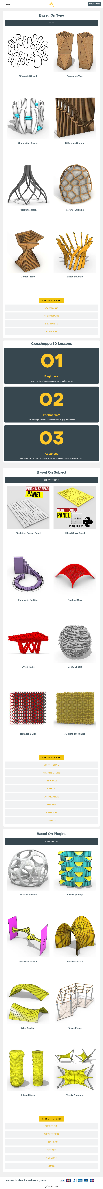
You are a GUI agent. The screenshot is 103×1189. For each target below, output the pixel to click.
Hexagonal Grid (28, 734)
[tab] (51, 23)
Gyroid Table (28, 667)
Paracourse (94, 4)
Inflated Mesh (28, 1095)
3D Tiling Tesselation (75, 734)
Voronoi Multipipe (75, 210)
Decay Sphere (75, 667)
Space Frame (75, 1028)
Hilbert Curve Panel (75, 533)
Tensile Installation (28, 961)
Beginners (51, 376)
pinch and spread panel (28, 533)
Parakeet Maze (75, 600)
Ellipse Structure (75, 277)
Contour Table (28, 277)
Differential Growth (28, 76)
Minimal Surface (75, 961)
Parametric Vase (75, 76)
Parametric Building (28, 600)
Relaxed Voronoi (28, 895)
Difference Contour (75, 143)
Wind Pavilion (28, 1028)
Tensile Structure (75, 1095)
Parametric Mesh (28, 210)
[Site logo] (51, 4)
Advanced (51, 453)
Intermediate (51, 415)
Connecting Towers (28, 143)
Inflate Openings (75, 895)
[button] (51, 300)
